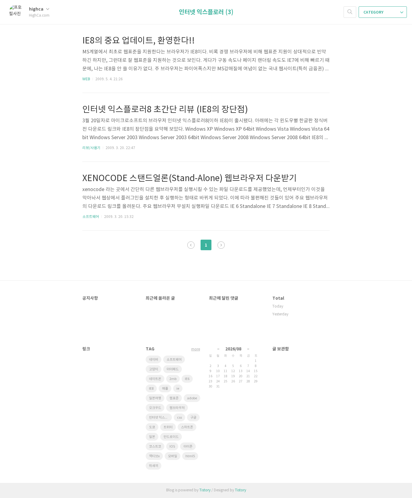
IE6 (187, 379)
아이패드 (172, 369)
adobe (192, 398)
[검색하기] (350, 12)
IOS (172, 447)
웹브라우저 (177, 408)
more (195, 349)
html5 (190, 456)
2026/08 (233, 349)
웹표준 (174, 398)
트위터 (168, 427)
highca (36, 9)
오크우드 (155, 408)
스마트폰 (187, 427)
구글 (193, 418)
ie (177, 389)
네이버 (153, 360)
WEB (86, 79)
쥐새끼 (153, 466)
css (179, 418)
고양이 (153, 369)
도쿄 (152, 427)
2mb (173, 379)
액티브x (154, 456)
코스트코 (155, 447)
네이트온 (155, 379)
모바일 (172, 456)
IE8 (151, 389)
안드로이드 (171, 437)
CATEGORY (373, 12)
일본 (152, 437)
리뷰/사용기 (91, 148)
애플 (165, 389)
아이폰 (187, 447)
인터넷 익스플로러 (160, 418)
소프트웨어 (90, 217)
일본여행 (155, 398)
